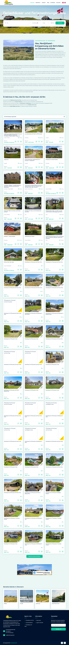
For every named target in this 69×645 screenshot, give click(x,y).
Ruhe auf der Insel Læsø (9, 261)
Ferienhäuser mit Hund (28, 625)
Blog (48, 2)
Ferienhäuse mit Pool (29, 620)
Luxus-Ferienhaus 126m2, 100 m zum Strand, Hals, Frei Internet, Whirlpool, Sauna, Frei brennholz (55, 237)
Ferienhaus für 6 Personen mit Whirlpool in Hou (33, 519)
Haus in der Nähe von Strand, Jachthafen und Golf (12, 211)
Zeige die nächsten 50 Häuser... (34, 556)
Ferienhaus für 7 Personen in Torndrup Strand (53, 519)
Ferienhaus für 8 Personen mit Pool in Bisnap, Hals (11, 391)
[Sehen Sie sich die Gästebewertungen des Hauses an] (15, 141)
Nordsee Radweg (18, 101)
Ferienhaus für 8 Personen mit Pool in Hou (33, 261)
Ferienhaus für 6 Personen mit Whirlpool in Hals (33, 544)
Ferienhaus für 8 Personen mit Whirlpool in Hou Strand (33, 314)
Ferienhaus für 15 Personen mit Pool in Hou (12, 441)
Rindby (5, 603)
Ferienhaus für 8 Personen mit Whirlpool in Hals (54, 416)
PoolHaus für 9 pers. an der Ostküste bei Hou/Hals (33, 211)
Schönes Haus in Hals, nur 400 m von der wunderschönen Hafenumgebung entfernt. (54, 211)
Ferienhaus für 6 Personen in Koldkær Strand (53, 493)
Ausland (43, 2)
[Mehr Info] (21, 141)
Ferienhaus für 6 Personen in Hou (10, 338)
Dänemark (38, 2)
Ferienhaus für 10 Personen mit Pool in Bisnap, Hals (32, 493)
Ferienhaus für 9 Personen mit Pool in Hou (54, 261)
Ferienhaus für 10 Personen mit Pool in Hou (33, 287)
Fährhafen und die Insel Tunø (15, 100)
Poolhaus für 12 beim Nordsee (52, 159)
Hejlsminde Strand (55, 603)
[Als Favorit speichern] (18, 141)
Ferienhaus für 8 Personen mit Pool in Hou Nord (12, 416)
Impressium (38, 620)
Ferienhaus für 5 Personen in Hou (10, 543)
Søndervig (38, 603)
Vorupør (21, 603)
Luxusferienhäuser (29, 622)
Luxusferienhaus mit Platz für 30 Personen (33, 133)
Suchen (60, 22)
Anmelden (58, 629)
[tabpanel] (34, 23)
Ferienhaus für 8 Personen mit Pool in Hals (12, 364)
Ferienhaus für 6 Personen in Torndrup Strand (12, 519)
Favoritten (58, 2)
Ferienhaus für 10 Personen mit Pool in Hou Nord (12, 314)
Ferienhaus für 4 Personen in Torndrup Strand (53, 544)
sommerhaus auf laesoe (29, 236)
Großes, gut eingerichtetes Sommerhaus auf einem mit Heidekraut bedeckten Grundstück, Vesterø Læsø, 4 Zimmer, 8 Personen (13, 135)
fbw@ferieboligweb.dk (10, 635)
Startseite (32, 2)
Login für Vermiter (39, 622)
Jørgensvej (6, 159)
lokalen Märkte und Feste (15, 106)
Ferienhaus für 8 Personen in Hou (31, 338)
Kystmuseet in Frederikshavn (25, 103)
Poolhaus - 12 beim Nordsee (9, 236)
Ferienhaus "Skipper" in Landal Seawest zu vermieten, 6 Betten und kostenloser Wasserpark (12, 186)
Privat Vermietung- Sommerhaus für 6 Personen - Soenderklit (32, 160)
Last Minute (52, 2)
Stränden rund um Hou (32, 104)
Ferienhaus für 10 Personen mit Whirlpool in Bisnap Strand (54, 314)
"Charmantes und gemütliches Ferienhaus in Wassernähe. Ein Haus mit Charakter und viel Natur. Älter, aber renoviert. (34, 186)
